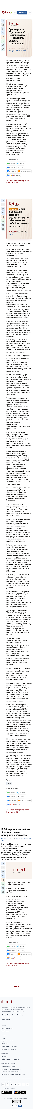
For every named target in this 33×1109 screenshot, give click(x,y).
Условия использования (8, 1066)
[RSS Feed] (27, 1084)
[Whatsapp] (3, 1084)
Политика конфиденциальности (11, 1069)
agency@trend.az (5, 1019)
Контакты (4, 1043)
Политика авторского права (10, 1072)
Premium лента (5, 1031)
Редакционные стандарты (9, 1046)
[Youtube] (15, 1084)
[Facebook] (7, 1084)
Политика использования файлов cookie (13, 1074)
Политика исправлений (8, 1049)
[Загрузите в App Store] (6, 1092)
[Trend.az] (6, 12)
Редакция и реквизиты (8, 1041)
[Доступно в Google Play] (20, 1092)
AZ (16, 1105)
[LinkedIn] (23, 1084)
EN (13, 1105)
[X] (11, 1084)
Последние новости (7, 1028)
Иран (9, 783)
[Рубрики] (30, 12)
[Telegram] (19, 1084)
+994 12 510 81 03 (6, 1017)
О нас (3, 1038)
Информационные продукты (10, 1059)
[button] (3, 21)
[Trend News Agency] (6, 1002)
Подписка (4, 1056)
